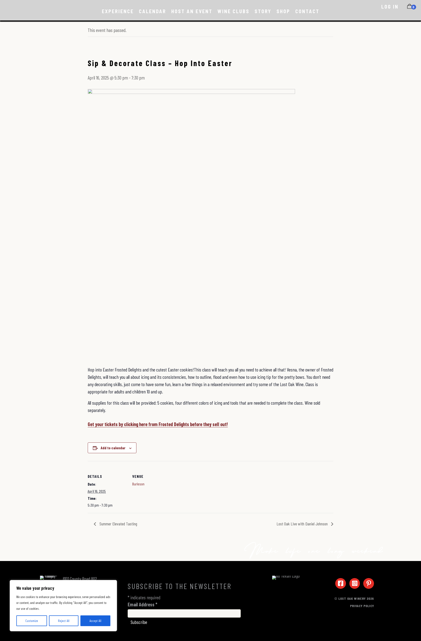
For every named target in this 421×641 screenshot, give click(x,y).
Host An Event (191, 11)
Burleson (138, 483)
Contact (307, 11)
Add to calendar (113, 447)
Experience (118, 11)
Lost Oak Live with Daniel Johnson (303, 523)
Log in (390, 7)
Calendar (152, 11)
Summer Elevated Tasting (117, 523)
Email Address (142, 604)
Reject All (63, 621)
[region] (63, 605)
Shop (283, 11)
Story (263, 11)
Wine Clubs (233, 11)
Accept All (95, 621)
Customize (31, 621)
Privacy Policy (362, 606)
